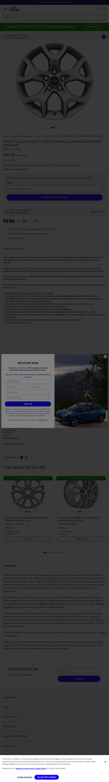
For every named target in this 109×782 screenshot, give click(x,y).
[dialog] (54, 768)
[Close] (105, 762)
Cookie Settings (24, 777)
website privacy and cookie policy (31, 768)
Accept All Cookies (46, 777)
